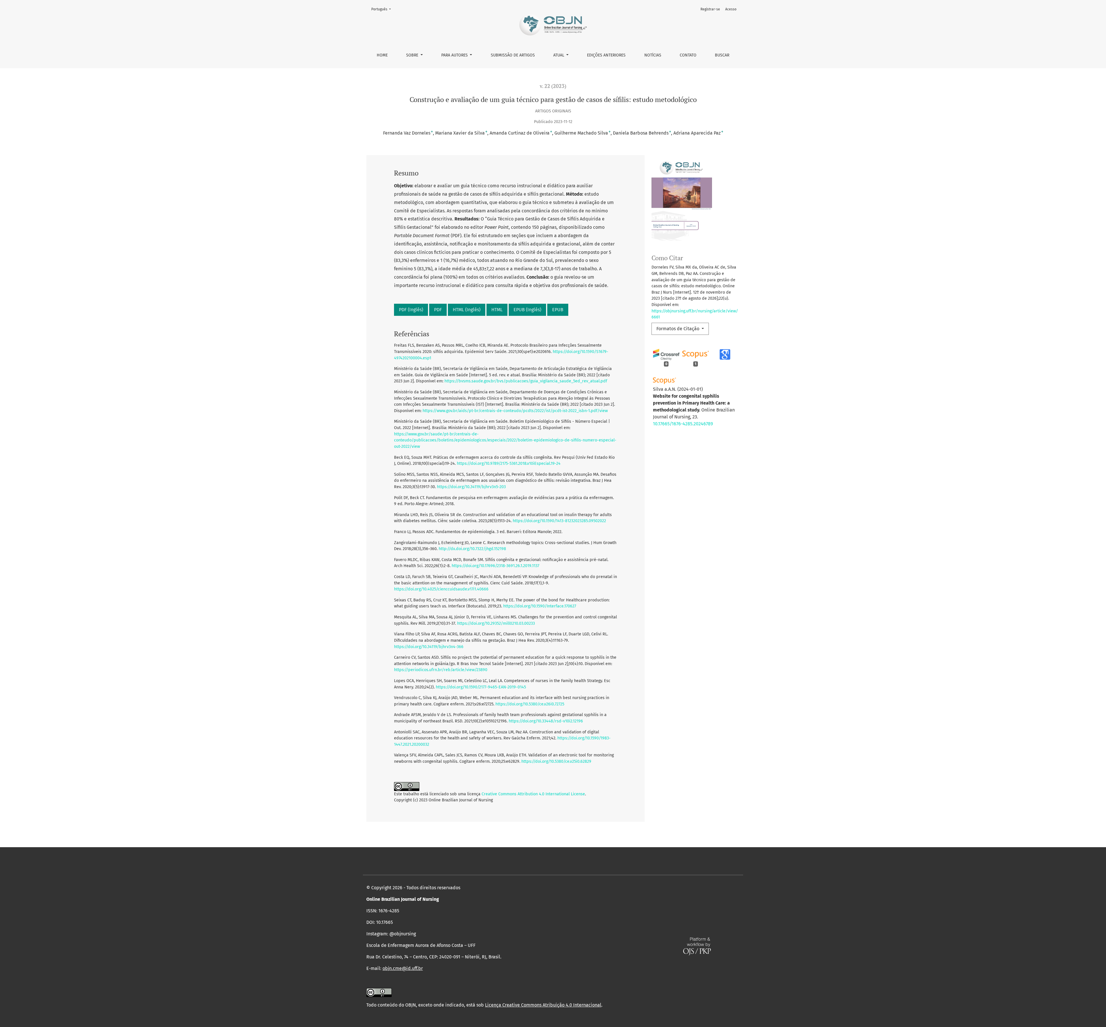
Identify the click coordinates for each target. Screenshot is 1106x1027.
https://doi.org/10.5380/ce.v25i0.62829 (556, 761)
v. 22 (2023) (553, 86)
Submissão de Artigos (513, 55)
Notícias (652, 55)
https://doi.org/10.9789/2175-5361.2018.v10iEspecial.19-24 (508, 463)
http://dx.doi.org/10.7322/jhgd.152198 (472, 548)
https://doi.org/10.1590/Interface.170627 (539, 606)
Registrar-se (710, 9)
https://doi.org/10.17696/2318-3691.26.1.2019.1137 (495, 565)
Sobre (412, 55)
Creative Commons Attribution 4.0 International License (533, 794)
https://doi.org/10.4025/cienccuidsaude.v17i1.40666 (441, 589)
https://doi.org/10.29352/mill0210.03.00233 (496, 623)
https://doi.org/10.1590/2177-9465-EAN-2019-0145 (481, 687)
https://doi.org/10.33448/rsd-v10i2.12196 (546, 721)
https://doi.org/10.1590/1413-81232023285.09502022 (559, 520)
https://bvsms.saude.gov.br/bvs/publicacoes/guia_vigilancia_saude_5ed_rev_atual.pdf (525, 381)
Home (382, 55)
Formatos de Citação (678, 328)
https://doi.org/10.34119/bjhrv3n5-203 (471, 486)
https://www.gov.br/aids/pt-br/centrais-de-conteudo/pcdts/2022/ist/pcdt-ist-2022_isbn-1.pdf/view (515, 410)
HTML (497, 309)
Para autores (455, 55)
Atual (559, 55)
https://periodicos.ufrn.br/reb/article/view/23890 (440, 669)
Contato (688, 55)
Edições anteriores (606, 55)
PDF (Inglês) (411, 309)
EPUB (557, 309)
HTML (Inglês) (466, 309)
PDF (438, 309)
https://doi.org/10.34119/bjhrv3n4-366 (428, 646)
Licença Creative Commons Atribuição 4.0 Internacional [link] (543, 1005)
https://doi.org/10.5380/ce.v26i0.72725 (529, 704)
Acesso (730, 9)
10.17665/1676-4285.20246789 (683, 423)
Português (383, 9)
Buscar (722, 55)
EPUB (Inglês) (527, 309)
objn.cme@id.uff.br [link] (402, 968)
